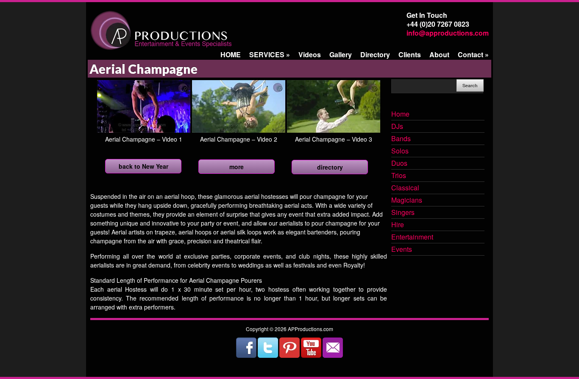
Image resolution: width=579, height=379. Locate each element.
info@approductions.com (447, 33)
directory (330, 167)
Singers (403, 213)
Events (401, 249)
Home (400, 114)
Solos (400, 151)
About (439, 54)
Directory (375, 54)
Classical (405, 188)
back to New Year (143, 166)
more (236, 166)
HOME (230, 54)
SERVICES (269, 54)
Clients (409, 54)
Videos (309, 54)
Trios (398, 176)
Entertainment (412, 237)
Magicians (406, 200)
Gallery (340, 54)
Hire (397, 225)
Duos (399, 163)
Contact (473, 54)
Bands (401, 139)
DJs (397, 127)
